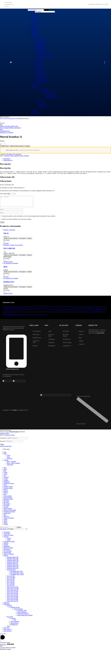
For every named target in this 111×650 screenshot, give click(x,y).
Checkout (6, 477)
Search (46, 10)
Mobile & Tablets (36, 30)
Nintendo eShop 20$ (40, 41)
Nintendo (37, 88)
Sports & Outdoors (36, 36)
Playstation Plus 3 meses (45, 57)
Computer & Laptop (36, 24)
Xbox (36, 109)
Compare (27, 146)
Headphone (34, 29)
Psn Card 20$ (38, 62)
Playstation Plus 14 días (44, 55)
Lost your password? (5, 446)
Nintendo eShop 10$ (40, 40)
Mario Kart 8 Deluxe (51, 96)
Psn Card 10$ (38, 58)
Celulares (33, 19)
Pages (5, 453)
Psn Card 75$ (38, 68)
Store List (6, 516)
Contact (5, 478)
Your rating (3, 193)
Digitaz (15, 410)
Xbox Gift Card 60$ (40, 82)
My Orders (6, 505)
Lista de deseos (7, 496)
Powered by (3, 644)
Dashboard (6, 481)
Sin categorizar (35, 33)
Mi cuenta (6, 500)
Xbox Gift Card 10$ (40, 69)
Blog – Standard (11, 461)
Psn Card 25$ (38, 63)
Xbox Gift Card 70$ (40, 83)
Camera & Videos (36, 18)
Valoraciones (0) (7, 160)
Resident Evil (42, 107)
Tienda (5, 519)
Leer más (5, 243)
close (9, 649)
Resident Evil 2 (8, 282)
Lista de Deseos (7, 497)
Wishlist (5, 524)
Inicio (5, 467)
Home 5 (5, 491)
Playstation (38, 99)
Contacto (5, 460)
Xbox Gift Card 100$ (40, 71)
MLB (5, 267)
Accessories (34, 16)
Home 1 (5, 489)
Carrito (5, 472)
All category (34, 14)
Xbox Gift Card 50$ (40, 80)
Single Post (10, 464)
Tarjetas (33, 38)
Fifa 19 (5, 233)
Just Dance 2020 (49, 93)
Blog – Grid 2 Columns (13, 463)
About (5, 469)
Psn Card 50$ (38, 65)
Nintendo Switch (42, 90)
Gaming (33, 27)
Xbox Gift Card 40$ (40, 79)
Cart (4, 475)
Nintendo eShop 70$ (40, 49)
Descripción (6, 158)
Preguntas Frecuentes (9, 511)
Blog (4, 470)
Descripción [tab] (5, 164)
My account (6, 503)
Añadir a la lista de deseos (17, 146)
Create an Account (9, 435)
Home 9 (5, 492)
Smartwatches (35, 35)
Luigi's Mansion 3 (50, 94)
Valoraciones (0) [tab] (7, 177)
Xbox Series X (35, 113)
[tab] (57, 158)
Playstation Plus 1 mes (44, 54)
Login (2, 444)
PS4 (43, 102)
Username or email (5, 438)
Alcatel (37, 21)
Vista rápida (22, 238)
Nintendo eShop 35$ (40, 43)
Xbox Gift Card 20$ (40, 74)
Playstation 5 (34, 32)
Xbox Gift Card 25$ (40, 76)
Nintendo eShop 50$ (40, 47)
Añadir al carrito (5, 146)
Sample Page (7, 513)
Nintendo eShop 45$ (40, 44)
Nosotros (5, 507)
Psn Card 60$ (38, 66)
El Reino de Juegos (8, 483)
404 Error (9, 458)
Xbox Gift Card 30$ (40, 77)
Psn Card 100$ (39, 60)
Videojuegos (34, 87)
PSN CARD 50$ (9, 248)
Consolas (40, 101)
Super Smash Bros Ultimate (52, 98)
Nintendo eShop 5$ (40, 46)
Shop (4, 452)
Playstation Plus (39, 52)
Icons (8, 457)
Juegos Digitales (46, 91)
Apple (36, 22)
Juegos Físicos (42, 105)
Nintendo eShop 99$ (40, 51)
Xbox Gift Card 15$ (40, 73)
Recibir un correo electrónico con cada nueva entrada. (16, 219)
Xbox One (34, 110)
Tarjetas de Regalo (8, 518)
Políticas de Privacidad (9, 510)
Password (3, 441)
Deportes (33, 25)
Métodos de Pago (8, 499)
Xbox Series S (35, 112)
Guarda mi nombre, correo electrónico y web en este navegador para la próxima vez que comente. (29, 216)
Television (34, 85)
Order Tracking (7, 508)
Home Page (3, 118)
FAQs (8, 455)
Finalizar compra (8, 486)
